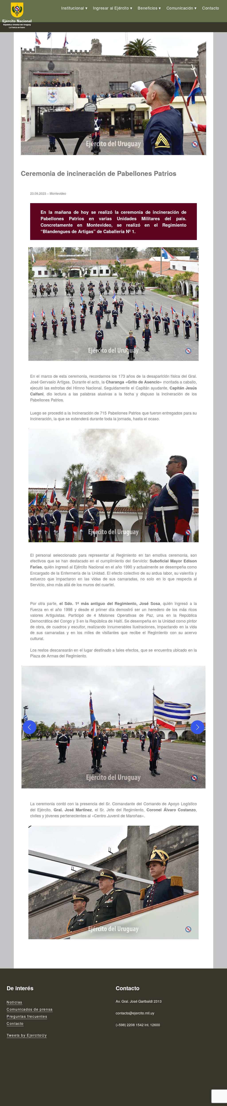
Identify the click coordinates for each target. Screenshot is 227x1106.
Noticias (14, 1002)
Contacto (210, 8)
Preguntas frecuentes (27, 1016)
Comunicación (179, 8)
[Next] (197, 727)
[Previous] (29, 727)
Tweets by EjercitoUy (27, 1035)
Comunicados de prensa (30, 1009)
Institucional (72, 8)
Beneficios (147, 8)
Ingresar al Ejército (111, 8)
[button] (113, 727)
